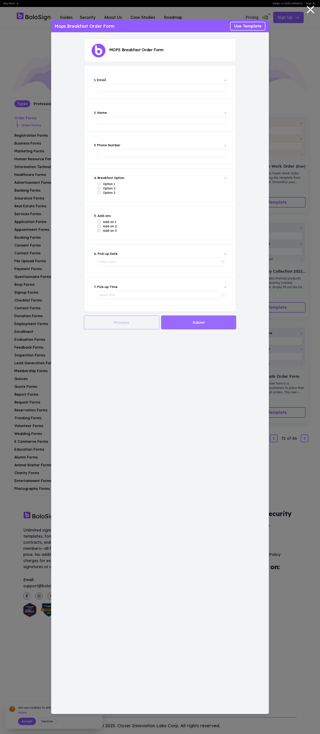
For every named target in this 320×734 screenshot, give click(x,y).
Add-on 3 (110, 231)
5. (95, 216)
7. (95, 287)
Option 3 (109, 193)
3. (95, 145)
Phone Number (108, 145)
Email (101, 80)
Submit (199, 322)
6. (95, 254)
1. (95, 80)
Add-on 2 (110, 226)
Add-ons (104, 216)
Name (102, 113)
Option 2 (109, 188)
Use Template (247, 26)
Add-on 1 (109, 222)
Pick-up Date (108, 254)
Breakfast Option (111, 178)
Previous (121, 322)
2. (95, 113)
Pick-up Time (107, 287)
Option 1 (109, 184)
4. (95, 178)
